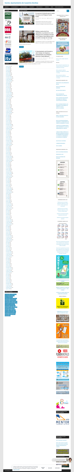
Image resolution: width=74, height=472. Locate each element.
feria (13, 307)
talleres (6, 314)
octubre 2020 (8, 158)
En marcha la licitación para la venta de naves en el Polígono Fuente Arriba (45, 15)
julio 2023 (7, 115)
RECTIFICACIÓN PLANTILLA (61, 90)
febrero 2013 (8, 280)
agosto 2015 (8, 241)
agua (11, 294)
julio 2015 (7, 242)
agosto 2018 (8, 193)
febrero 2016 (8, 233)
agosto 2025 (8, 82)
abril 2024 (8, 103)
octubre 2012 (8, 286)
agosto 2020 (8, 161)
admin (46, 39)
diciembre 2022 (8, 124)
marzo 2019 (8, 184)
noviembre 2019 (9, 173)
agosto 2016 (8, 225)
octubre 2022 (8, 127)
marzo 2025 (8, 88)
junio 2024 (8, 100)
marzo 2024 (8, 104)
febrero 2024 (8, 105)
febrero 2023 (8, 121)
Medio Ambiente (44, 59)
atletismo (6, 295)
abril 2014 (7, 262)
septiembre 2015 (9, 239)
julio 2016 (7, 226)
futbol (16, 307)
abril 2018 (7, 198)
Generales (37, 19)
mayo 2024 (8, 101)
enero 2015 (8, 250)
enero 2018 (8, 202)
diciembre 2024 (8, 92)
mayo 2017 (8, 213)
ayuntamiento (11, 295)
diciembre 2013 (8, 267)
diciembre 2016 (8, 219)
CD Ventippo (7, 301)
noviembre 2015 (9, 237)
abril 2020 (8, 166)
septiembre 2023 (9, 112)
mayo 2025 (8, 86)
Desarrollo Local (51, 18)
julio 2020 (7, 162)
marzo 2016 (8, 231)
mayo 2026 (8, 70)
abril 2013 (7, 278)
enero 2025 (8, 91)
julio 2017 (7, 210)
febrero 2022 (8, 137)
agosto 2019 (8, 177)
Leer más (21, 26)
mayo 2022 (8, 133)
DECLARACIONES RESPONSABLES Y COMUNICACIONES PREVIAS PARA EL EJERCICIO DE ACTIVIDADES (62, 341)
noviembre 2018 (9, 189)
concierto (15, 301)
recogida (6, 311)
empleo (6, 307)
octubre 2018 (8, 190)
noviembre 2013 (8, 268)
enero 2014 (8, 266)
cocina (11, 301)
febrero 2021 (8, 153)
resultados (11, 311)
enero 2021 (8, 154)
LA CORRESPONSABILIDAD (61, 280)
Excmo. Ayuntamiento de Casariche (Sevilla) (21, 3)
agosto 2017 (8, 209)
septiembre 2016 (9, 223)
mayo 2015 (8, 245)
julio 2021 (7, 147)
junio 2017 (7, 211)
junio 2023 (8, 116)
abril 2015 (7, 246)
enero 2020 (8, 170)
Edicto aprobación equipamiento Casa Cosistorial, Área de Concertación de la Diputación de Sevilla (62, 66)
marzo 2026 (8, 72)
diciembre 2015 (8, 235)
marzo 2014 (8, 263)
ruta (15, 311)
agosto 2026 (8, 66)
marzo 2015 (8, 247)
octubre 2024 (8, 95)
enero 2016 (8, 234)
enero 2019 (8, 186)
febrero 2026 (8, 74)
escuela (9, 307)
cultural (10, 304)
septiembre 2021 (9, 144)
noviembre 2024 (9, 94)
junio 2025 (8, 84)
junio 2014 (8, 259)
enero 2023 (8, 123)
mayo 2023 (8, 117)
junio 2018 (8, 196)
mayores (12, 308)
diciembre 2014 (8, 251)
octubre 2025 (8, 79)
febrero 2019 (8, 185)
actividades (7, 294)
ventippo (13, 314)
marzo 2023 (8, 120)
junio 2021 (7, 148)
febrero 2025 (8, 90)
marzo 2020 (8, 168)
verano (6, 315)
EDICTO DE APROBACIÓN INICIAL (62, 151)
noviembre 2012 (8, 284)
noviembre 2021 (8, 141)
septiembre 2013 (9, 271)
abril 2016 (7, 230)
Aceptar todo (43, 468)
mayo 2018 (8, 197)
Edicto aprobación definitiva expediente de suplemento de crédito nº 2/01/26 (62, 71)
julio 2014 (7, 258)
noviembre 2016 (9, 221)
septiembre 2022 (9, 128)
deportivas (7, 305)
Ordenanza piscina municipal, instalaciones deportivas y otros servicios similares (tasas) (62, 210)
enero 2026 (8, 75)
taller (14, 312)
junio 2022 (8, 132)
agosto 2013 (8, 272)
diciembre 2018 (8, 188)
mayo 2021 (8, 149)
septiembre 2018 (9, 192)
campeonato (7, 298)
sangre (6, 312)
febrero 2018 (8, 201)
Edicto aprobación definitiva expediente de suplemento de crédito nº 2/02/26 (62, 76)
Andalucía (14, 294)
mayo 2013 (8, 276)
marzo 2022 (8, 136)
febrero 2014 (8, 264)
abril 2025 (8, 87)
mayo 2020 (8, 165)
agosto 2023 (8, 113)
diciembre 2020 (8, 156)
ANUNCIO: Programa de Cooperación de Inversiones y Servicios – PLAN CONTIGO (62, 289)
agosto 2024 (8, 97)
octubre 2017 (8, 206)
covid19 (6, 304)
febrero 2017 (8, 217)
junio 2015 (8, 243)
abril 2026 (8, 71)
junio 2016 (8, 227)
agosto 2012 (8, 288)
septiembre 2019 (9, 176)
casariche (15, 298)
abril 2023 (7, 119)
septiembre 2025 (9, 80)
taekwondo (10, 312)
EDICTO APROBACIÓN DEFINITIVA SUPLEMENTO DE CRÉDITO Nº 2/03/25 (62, 99)
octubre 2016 (8, 222)
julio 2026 (7, 67)
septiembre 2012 (9, 287)
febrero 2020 (8, 169)
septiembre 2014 (9, 255)
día (14, 305)
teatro (10, 314)
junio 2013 (7, 275)
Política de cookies (16, 469)
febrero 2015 (8, 249)
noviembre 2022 (9, 125)
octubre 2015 (8, 238)
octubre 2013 (8, 270)
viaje (9, 315)
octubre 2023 (8, 111)
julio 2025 (7, 83)
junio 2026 (8, 68)
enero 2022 (8, 139)
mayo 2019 (8, 181)
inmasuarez (44, 18)
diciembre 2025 (8, 76)
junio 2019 (8, 180)
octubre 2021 (8, 143)
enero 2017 (8, 218)
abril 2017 (7, 214)
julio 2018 (7, 194)
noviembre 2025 (9, 78)
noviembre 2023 (9, 109)
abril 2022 (7, 135)
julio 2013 (7, 274)
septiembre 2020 (9, 160)
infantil (6, 308)
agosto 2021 (8, 145)
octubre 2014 (8, 254)
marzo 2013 (8, 279)
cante (11, 298)
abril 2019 (7, 182)
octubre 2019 (8, 174)
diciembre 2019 (8, 172)
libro (10, 308)
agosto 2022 (8, 129)
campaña (11, 297)
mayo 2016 (8, 229)
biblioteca (7, 297)
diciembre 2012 (8, 283)
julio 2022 (7, 131)
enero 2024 (8, 107)
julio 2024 (7, 99)
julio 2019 (7, 178)
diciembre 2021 (8, 140)
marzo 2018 (8, 200)
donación (11, 305)
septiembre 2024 (9, 96)
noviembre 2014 (9, 253)
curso (13, 304)
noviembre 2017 (8, 205)
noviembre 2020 (9, 157)
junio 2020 (8, 164)
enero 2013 (8, 282)
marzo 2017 (8, 215)
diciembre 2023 (8, 108)
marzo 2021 (8, 152)
